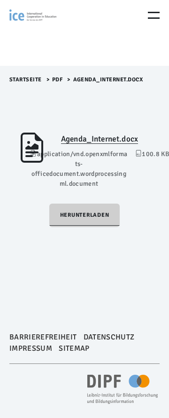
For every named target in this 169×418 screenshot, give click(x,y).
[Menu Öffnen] (154, 15)
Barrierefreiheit (43, 337)
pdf (57, 79)
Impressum (30, 348)
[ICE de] (49, 32)
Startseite (25, 79)
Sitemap (74, 348)
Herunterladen (84, 215)
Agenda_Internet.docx (99, 139)
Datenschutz (109, 337)
